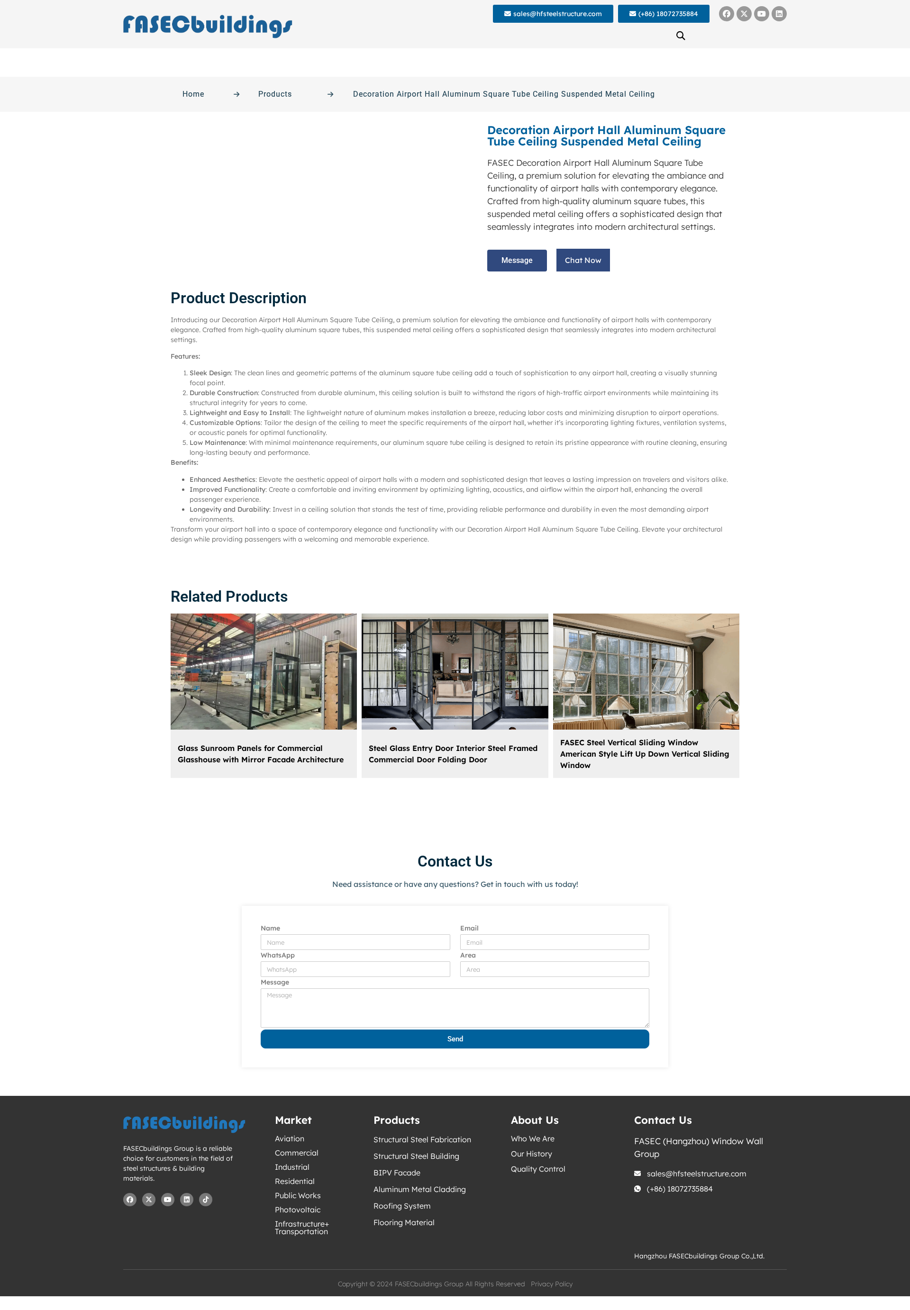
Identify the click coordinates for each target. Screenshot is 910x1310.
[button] (681, 35)
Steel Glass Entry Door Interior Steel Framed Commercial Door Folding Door (453, 753)
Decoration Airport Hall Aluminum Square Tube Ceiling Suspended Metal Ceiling (504, 94)
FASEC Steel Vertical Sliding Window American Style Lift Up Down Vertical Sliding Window (644, 754)
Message (275, 982)
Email (469, 928)
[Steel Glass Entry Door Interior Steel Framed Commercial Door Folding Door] (455, 672)
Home (193, 94)
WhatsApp (278, 955)
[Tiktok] (205, 1199)
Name (270, 928)
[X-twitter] (744, 13)
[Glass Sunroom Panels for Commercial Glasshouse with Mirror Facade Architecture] (264, 672)
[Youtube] (761, 13)
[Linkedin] (779, 13)
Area (468, 955)
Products (275, 94)
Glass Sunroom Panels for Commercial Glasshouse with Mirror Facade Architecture (261, 753)
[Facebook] (726, 13)
